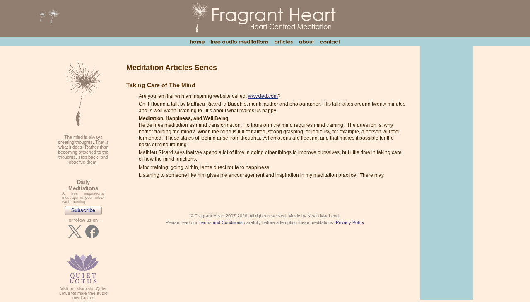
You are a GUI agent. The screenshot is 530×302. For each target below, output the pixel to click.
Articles (283, 41)
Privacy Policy (350, 222)
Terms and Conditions (221, 222)
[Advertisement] (447, 172)
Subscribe (83, 210)
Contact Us (330, 41)
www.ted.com (263, 96)
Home (197, 41)
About (306, 41)
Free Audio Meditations (239, 41)
